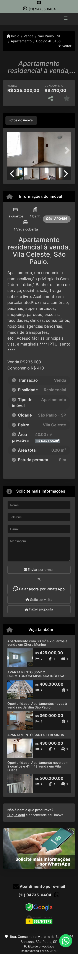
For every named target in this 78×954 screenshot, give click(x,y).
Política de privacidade (39, 946)
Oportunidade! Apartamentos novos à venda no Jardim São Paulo (37, 705)
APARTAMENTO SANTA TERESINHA (35, 735)
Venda (28, 36)
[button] (12, 150)
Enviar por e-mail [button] (40, 570)
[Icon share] (39, 2)
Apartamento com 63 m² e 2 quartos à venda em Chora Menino (37, 643)
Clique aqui (16, 815)
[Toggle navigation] (66, 18)
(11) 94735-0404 (42, 9)
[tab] (21, 120)
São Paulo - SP (49, 36)
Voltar (66, 46)
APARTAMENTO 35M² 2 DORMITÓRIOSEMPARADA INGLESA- (36, 674)
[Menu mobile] (39, 18)
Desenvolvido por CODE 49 (39, 950)
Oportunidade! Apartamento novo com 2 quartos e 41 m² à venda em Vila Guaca (37, 766)
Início (14, 36)
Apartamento (21, 41)
